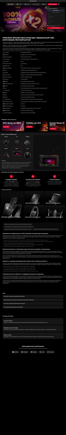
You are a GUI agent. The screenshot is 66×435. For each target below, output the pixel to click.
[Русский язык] (59, 4)
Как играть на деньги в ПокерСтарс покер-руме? (14, 303)
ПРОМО (19, 4)
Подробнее (6, 126)
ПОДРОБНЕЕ (52, 128)
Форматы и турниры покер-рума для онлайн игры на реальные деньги (17, 229)
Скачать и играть (53, 4)
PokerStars (36, 4)
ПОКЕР (28, 4)
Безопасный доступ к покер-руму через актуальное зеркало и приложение (18, 226)
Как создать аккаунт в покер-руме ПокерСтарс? (14, 296)
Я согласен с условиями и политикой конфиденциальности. (54, 26)
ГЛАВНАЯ (11, 4)
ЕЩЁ (45, 4)
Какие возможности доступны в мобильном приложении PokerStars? (19, 299)
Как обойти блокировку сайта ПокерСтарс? (13, 307)
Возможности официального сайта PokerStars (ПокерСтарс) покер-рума (18, 224)
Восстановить (55, 10)
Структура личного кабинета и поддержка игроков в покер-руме (45, 229)
